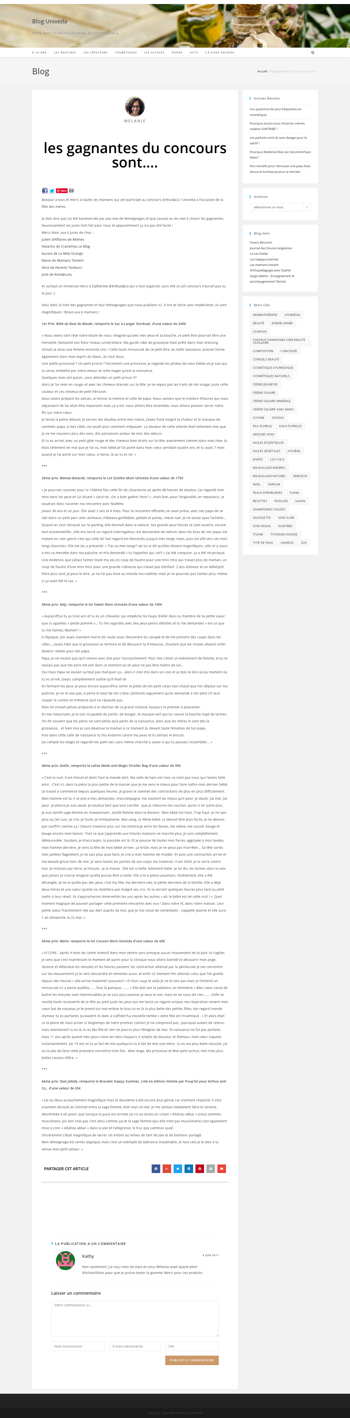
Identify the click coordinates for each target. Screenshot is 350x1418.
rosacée (281, 501)
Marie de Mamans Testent (63, 260)
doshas (278, 418)
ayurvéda (292, 315)
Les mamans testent (264, 265)
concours (289, 351)
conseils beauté (266, 359)
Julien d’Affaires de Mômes (63, 239)
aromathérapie (265, 315)
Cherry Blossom (261, 242)
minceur (300, 476)
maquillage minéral (269, 468)
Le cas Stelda (259, 253)
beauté (258, 323)
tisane (258, 534)
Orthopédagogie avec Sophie (270, 270)
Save (64, 190)
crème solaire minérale (272, 401)
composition (263, 351)
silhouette (262, 518)
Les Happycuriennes (264, 259)
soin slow (286, 518)
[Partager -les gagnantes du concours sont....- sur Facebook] (45, 190)
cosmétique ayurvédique (273, 368)
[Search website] (313, 52)
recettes (260, 501)
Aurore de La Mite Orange (62, 253)
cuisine (259, 418)
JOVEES (258, 459)
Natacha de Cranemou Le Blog (66, 246)
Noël (257, 484)
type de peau (263, 543)
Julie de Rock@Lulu (57, 274)
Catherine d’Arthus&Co (110, 286)
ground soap (263, 434)
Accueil (262, 71)
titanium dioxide (283, 534)
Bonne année (282, 323)
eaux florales (290, 426)
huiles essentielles (268, 443)
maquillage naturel (269, 476)
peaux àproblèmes (267, 493)
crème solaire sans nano (273, 409)
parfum (274, 484)
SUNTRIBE (285, 526)
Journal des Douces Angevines (271, 248)
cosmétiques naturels (271, 376)
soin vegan (262, 526)
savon (300, 501)
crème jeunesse (265, 384)
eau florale (262, 426)
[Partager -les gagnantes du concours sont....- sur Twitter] (52, 190)
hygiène (294, 451)
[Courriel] (72, 190)
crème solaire (264, 393)
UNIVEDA (287, 543)
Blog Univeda (49, 21)
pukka (294, 493)
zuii (304, 543)
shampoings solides (269, 509)
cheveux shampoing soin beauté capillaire (279, 341)
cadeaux (260, 332)
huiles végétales (266, 451)
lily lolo (277, 459)
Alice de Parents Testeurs (62, 267)
